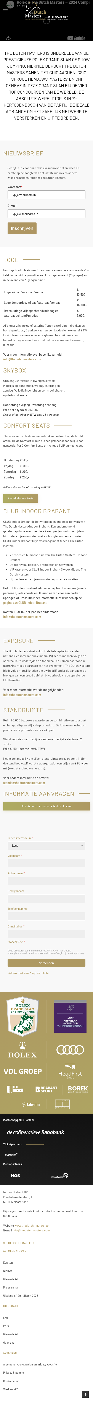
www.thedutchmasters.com (32, 1225)
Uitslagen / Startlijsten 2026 (20, 1295)
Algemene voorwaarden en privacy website (30, 1364)
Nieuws (7, 1271)
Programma (10, 1287)
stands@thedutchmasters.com (24, 783)
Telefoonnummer (18, 908)
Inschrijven (22, 228)
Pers (6, 1326)
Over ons (8, 1342)
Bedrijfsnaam (16, 891)
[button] (5, 11)
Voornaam (15, 187)
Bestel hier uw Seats (21, 498)
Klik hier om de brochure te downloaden (46, 806)
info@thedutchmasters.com (22, 359)
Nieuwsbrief (10, 1279)
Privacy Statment (13, 1372)
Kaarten (8, 1262)
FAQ (5, 1317)
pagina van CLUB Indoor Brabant (25, 602)
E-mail (13, 206)
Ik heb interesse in (20, 838)
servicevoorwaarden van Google (46, 953)
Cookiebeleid (11, 1381)
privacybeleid (14, 953)
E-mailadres (16, 926)
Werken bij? (10, 1389)
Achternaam (16, 873)
